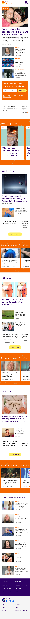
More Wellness (15, 234)
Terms (20, 95)
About (4, 604)
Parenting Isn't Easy (21, 585)
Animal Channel (7, 592)
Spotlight (18, 588)
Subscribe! (22, 90)
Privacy (4, 610)
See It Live (18, 581)
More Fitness (15, 347)
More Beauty (15, 454)
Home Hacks (19, 592)
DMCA (16, 607)
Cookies (17, 604)
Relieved (4, 585)
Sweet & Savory (7, 588)
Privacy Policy (7, 97)
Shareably (5, 581)
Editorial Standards (21, 610)
